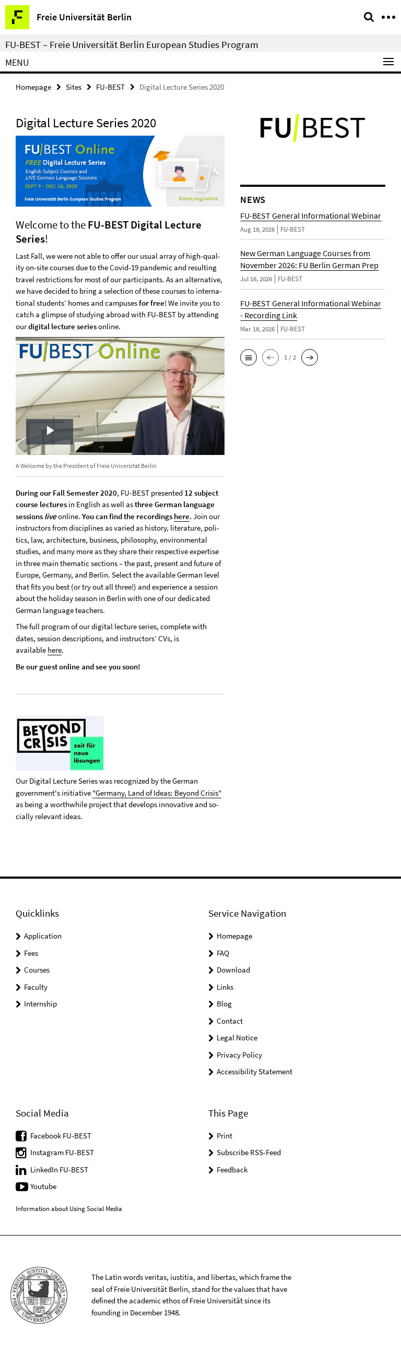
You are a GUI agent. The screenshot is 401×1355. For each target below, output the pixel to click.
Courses (37, 970)
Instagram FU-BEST (62, 1152)
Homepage (33, 87)
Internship (40, 1004)
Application (43, 936)
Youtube (43, 1186)
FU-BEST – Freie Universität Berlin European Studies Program (131, 44)
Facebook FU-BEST (60, 1136)
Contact (230, 1021)
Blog (224, 1004)
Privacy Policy (239, 1055)
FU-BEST (110, 87)
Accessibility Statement (254, 1071)
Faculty (36, 987)
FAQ (223, 953)
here (182, 516)
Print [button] (224, 1136)
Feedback (232, 1169)
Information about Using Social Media (69, 1208)
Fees (31, 953)
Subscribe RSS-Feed (249, 1152)
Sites (73, 87)
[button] (248, 357)
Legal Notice (237, 1037)
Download (233, 970)
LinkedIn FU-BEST (59, 1169)
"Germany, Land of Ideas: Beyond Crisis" (156, 793)
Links (225, 987)
